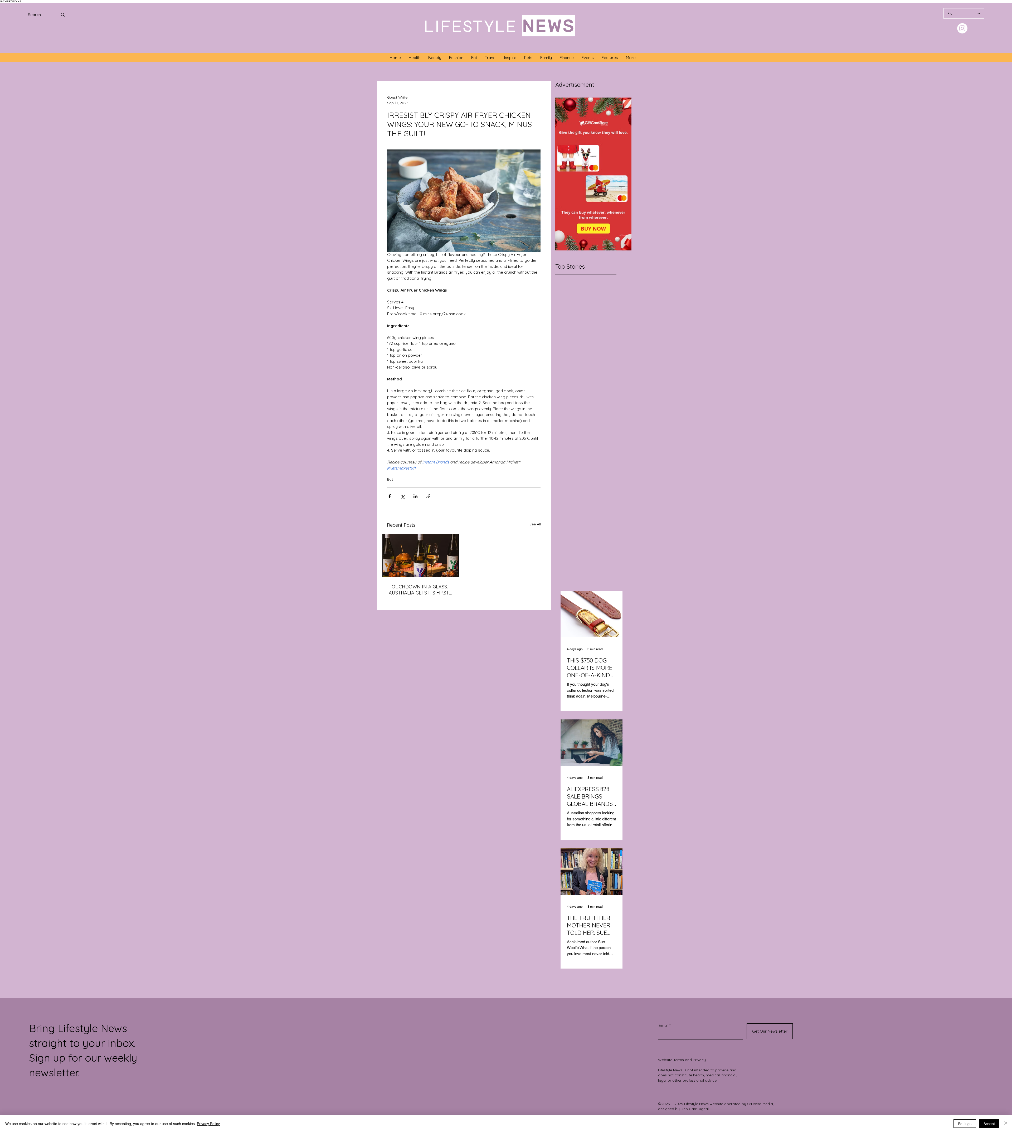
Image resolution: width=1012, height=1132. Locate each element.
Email (663, 1025)
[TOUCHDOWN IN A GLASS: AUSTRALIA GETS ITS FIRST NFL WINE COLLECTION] (420, 555)
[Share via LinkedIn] (415, 496)
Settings (964, 1123)
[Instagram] (962, 28)
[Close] (1006, 1123)
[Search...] (62, 14)
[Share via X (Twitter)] (402, 496)
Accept (989, 1123)
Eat (390, 479)
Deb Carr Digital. (695, 1108)
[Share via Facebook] (389, 496)
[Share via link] (428, 496)
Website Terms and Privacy (682, 1059)
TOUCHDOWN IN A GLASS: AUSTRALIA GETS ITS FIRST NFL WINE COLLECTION (419, 590)
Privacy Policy (208, 1123)
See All (535, 524)
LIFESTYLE (470, 26)
